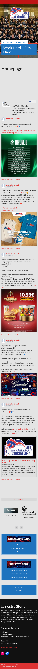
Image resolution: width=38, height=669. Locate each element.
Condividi (17, 179)
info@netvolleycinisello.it (10, 647)
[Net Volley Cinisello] (6, 104)
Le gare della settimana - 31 (19, 552)
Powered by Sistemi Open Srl (8, 666)
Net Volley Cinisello (13, 118)
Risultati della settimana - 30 (19, 577)
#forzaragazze (12, 133)
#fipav (3, 133)
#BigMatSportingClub (9, 208)
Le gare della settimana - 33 (19, 545)
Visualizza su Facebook (7, 179)
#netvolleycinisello (8, 130)
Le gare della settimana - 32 (19, 548)
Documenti (19, 590)
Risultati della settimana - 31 (19, 574)
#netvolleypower (21, 130)
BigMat (23, 193)
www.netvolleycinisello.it (21, 429)
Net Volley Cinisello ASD (14, 42)
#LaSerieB (31, 130)
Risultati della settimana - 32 (19, 570)
